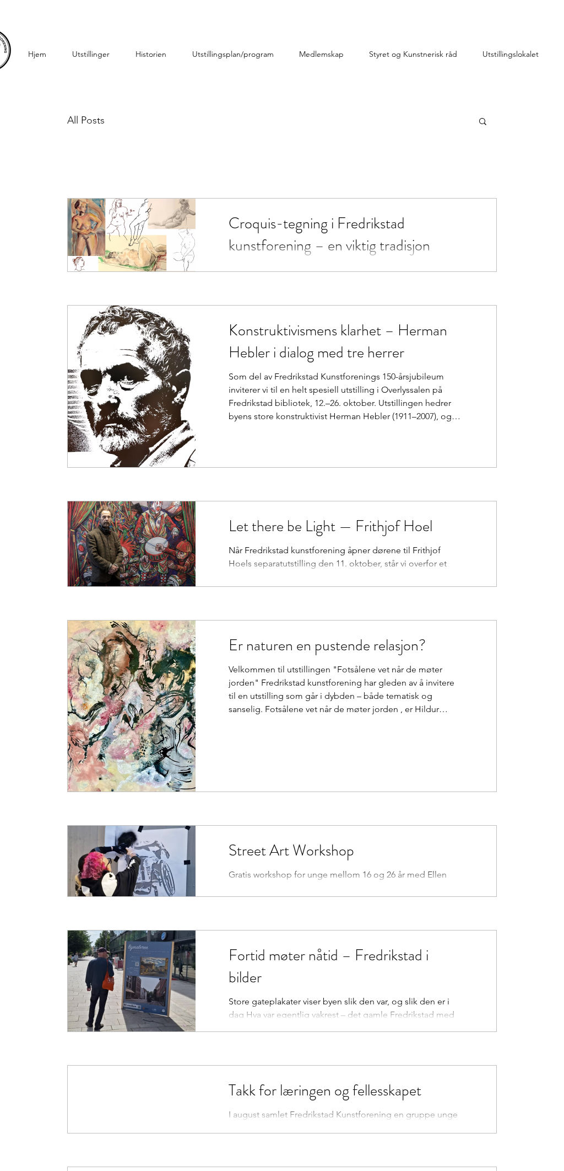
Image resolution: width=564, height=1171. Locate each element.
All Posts (86, 120)
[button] (483, 122)
